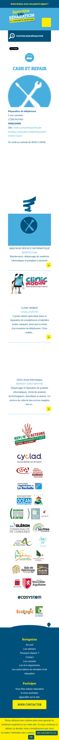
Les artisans (29, 649)
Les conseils (29, 661)
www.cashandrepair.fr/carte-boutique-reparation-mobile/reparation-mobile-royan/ (27, 131)
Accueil (29, 645)
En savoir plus (46, 733)
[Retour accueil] (22, 19)
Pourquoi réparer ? (29, 653)
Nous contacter (29, 704)
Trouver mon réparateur (29, 36)
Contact (30, 657)
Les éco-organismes (29, 665)
